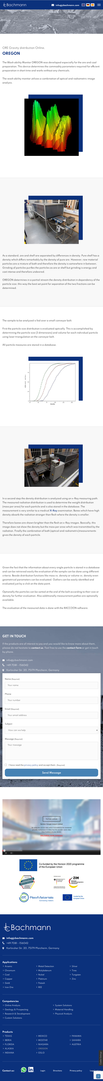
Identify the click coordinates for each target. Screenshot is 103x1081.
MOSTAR (42, 1040)
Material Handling (64, 1010)
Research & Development (17, 1014)
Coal (7, 975)
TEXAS (8, 1036)
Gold (7, 983)
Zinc (74, 979)
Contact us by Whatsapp (24, 1070)
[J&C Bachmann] (14, 4)
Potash (41, 983)
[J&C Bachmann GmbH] (27, 930)
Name (12, 679)
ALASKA (9, 1049)
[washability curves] (51, 402)
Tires (74, 971)
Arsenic (8, 966)
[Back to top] (98, 1076)
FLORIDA (9, 1044)
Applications (9, 962)
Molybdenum (45, 971)
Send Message (51, 773)
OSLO (41, 1053)
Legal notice (95, 1071)
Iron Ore (9, 987)
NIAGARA (43, 1044)
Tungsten (76, 975)
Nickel (41, 975)
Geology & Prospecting (16, 1010)
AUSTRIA (76, 1044)
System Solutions (63, 1005)
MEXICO (42, 1036)
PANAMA (76, 1036)
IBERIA (8, 1040)
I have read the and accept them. (37, 765)
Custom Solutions (13, 1018)
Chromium (10, 971)
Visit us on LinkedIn (31, 1070)
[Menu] (99, 4)
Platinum (42, 979)
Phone (8, 694)
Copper (8, 979)
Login (42, 1071)
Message (14, 739)
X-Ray (53, 511)
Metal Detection (46, 966)
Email (12, 709)
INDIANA (9, 1053)
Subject (8, 724)
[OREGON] (51, 154)
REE (40, 987)
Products (7, 1032)
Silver (74, 966)
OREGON (43, 1049)
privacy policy (31, 765)
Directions (57, 1071)
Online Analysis (12, 1005)
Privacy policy (76, 1071)
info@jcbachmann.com (19, 660)
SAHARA (76, 1040)
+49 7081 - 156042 (17, 665)
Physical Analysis (63, 1014)
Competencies (10, 1001)
